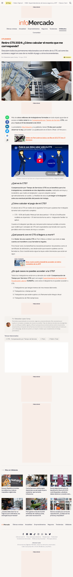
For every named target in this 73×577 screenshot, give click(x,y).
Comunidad (36, 32)
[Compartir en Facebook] (7, 122)
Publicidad (54, 537)
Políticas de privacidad (38, 539)
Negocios (44, 29)
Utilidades (62, 29)
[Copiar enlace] (7, 140)
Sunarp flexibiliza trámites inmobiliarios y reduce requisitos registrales (10, 490)
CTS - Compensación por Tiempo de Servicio (22, 339)
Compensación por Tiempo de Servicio (46, 120)
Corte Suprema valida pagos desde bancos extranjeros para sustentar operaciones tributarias (36, 491)
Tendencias (53, 29)
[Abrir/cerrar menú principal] (2, 3)
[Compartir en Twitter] (7, 131)
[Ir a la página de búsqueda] (70, 3)
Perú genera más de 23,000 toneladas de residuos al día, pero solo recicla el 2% (35, 513)
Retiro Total (54, 339)
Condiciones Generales (24, 539)
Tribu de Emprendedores (33, 537)
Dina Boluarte (27, 127)
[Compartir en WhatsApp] (7, 117)
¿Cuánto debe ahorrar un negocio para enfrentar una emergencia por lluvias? (11, 513)
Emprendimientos (34, 29)
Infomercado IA (20, 537)
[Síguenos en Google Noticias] (7, 136)
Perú (43, 339)
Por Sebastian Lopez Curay (10, 57)
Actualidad (22, 29)
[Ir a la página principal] (36, 22)
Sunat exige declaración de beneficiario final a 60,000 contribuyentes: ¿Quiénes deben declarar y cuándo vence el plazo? (60, 491)
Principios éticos (52, 539)
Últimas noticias (12, 29)
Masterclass (46, 537)
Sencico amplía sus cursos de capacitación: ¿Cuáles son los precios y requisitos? (60, 513)
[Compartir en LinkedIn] (7, 126)
